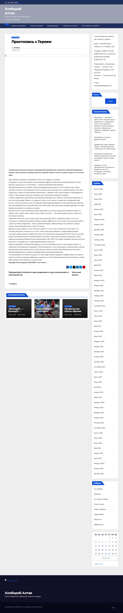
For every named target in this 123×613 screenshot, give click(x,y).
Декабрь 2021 (99, 473)
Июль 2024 (98, 316)
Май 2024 (97, 326)
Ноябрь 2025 (98, 235)
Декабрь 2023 (99, 351)
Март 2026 (98, 214)
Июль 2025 (98, 255)
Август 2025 (98, 250)
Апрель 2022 (98, 453)
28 (106, 554)
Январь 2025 (98, 285)
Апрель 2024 (98, 331)
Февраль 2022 (99, 463)
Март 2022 (98, 458)
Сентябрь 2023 (99, 367)
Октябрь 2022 (99, 423)
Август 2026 (98, 189)
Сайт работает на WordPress (13, 607)
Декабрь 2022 (99, 412)
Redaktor (17, 48)
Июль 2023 (98, 377)
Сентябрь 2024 (99, 306)
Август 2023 (98, 372)
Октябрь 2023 (99, 362)
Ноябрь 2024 (98, 296)
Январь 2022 (98, 468)
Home (113, 607)
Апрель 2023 (98, 392)
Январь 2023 (98, 407)
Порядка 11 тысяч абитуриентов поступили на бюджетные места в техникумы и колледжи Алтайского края (104, 169)
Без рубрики (15, 37)
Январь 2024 (98, 346)
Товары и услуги (70, 26)
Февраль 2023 (99, 402)
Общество (98, 519)
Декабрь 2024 (99, 290)
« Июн (96, 564)
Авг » (101, 564)
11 (96, 546)
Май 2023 (97, 387)
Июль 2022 (98, 438)
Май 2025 (97, 265)
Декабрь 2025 (99, 230)
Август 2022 (98, 433)
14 (106, 546)
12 (99, 546)
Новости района (18, 26)
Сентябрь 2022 (99, 428)
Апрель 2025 (98, 270)
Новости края (36, 26)
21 (106, 550)
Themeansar (38, 607)
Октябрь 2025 (99, 240)
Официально (53, 26)
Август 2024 (98, 311)
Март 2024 (98, 336)
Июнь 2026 (98, 199)
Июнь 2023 (98, 382)
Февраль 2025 (99, 280)
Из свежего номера (90, 26)
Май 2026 (97, 204)
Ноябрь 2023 (98, 357)
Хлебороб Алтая (18, 593)
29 (109, 554)
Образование (99, 514)
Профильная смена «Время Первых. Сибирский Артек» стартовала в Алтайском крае (105, 147)
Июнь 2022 (98, 443)
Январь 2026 (98, 224)
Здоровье (97, 494)
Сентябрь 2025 (99, 245)
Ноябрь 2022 (98, 418)
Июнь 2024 (98, 321)
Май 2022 (97, 448)
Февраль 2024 (99, 341)
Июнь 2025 (98, 260)
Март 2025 (98, 275)
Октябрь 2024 (99, 301)
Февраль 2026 (99, 219)
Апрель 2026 (98, 209)
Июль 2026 (98, 194)
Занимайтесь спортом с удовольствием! (45, 311)
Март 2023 (98, 397)
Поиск (96, 95)
